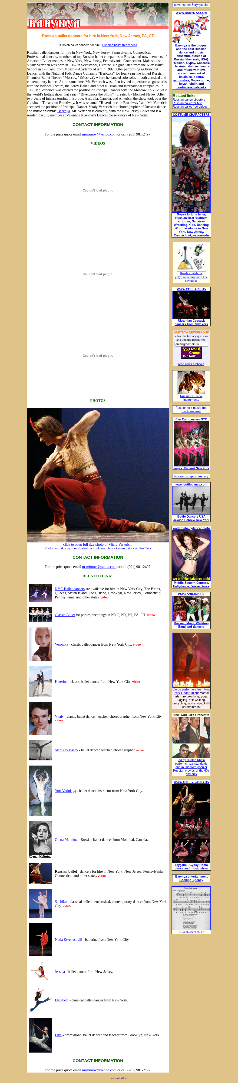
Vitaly (59, 716)
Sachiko (61, 902)
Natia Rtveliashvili (68, 939)
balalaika (185, 77)
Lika (58, 1035)
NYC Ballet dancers (70, 589)
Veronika (61, 644)
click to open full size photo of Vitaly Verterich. (98, 546)
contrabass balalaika (191, 87)
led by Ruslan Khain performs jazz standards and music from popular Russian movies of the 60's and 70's (191, 767)
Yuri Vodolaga (65, 791)
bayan (183, 84)
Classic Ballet (65, 615)
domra (198, 77)
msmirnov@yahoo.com (99, 134)
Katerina (61, 681)
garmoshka (181, 80)
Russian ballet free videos (119, 45)
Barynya (63, 111)
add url (124, 1078)
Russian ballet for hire (187, 103)
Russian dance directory (189, 99)
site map (115, 1078)
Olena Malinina (66, 840)
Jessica (60, 972)
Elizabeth (62, 1000)
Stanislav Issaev (66, 750)
